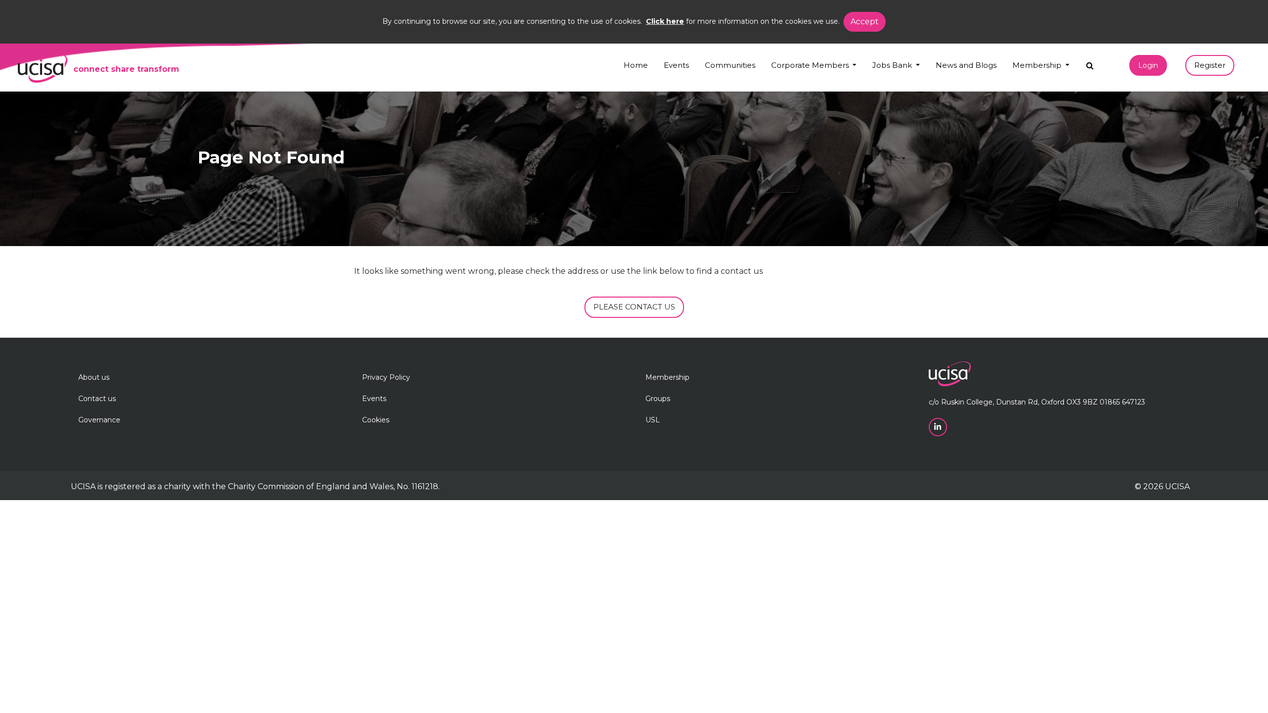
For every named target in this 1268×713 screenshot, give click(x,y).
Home (636, 65)
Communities (730, 65)
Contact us (97, 398)
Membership (667, 377)
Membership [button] (1037, 65)
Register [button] (1209, 65)
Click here (665, 21)
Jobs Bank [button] (893, 65)
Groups (657, 398)
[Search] (1090, 63)
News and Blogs (966, 65)
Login (1148, 65)
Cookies (375, 419)
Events (676, 65)
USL (652, 419)
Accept (864, 21)
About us (93, 377)
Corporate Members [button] (811, 65)
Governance (99, 419)
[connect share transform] (42, 68)
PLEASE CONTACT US (634, 306)
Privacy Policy (386, 377)
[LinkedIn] (939, 426)
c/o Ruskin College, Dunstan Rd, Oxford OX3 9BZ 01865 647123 (1037, 402)
